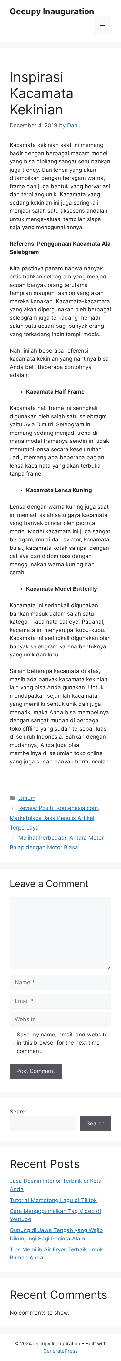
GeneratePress (60, 1351)
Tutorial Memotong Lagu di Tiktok (53, 1200)
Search (19, 1111)
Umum (26, 798)
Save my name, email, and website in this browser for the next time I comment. (62, 1042)
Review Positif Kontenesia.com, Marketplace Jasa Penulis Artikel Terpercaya (54, 818)
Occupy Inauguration (52, 11)
